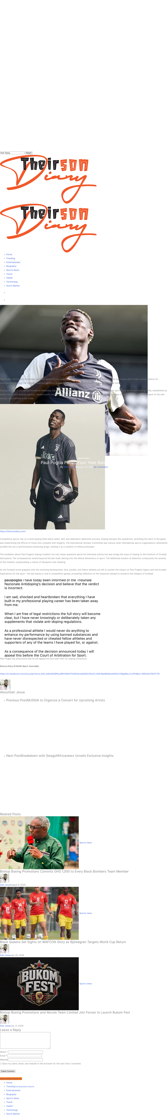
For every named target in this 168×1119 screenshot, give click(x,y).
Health (9, 1106)
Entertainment (13, 1090)
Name (3, 1052)
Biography (11, 1094)
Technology (12, 1110)
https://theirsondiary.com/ (13, 531)
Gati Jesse (69, 466)
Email (3, 1055)
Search (28, 153)
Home (9, 1082)
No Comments (101, 467)
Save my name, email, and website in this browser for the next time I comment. (42, 1063)
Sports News (12, 1098)
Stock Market (13, 1113)
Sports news (84, 458)
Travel (9, 1102)
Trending (20, 1086)
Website (4, 1059)
